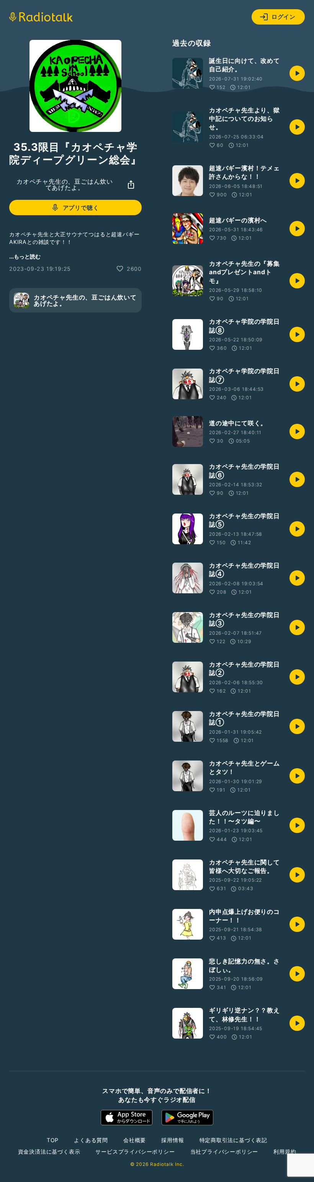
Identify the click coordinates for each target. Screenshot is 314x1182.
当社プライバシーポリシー (224, 1151)
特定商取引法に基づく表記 (234, 1140)
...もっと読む (25, 256)
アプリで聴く (81, 207)
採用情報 (172, 1140)
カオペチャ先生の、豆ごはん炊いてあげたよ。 (64, 184)
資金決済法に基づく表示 (49, 1151)
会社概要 (134, 1140)
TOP (53, 1140)
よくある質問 (91, 1140)
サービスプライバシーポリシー (135, 1151)
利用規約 (284, 1151)
